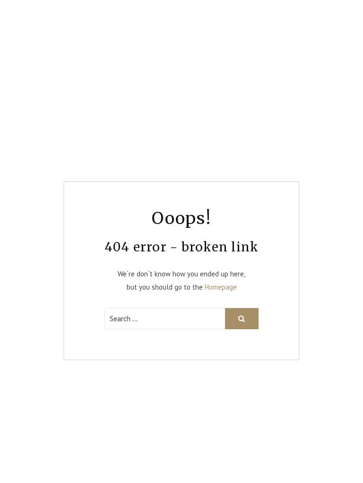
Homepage (221, 287)
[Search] (242, 318)
